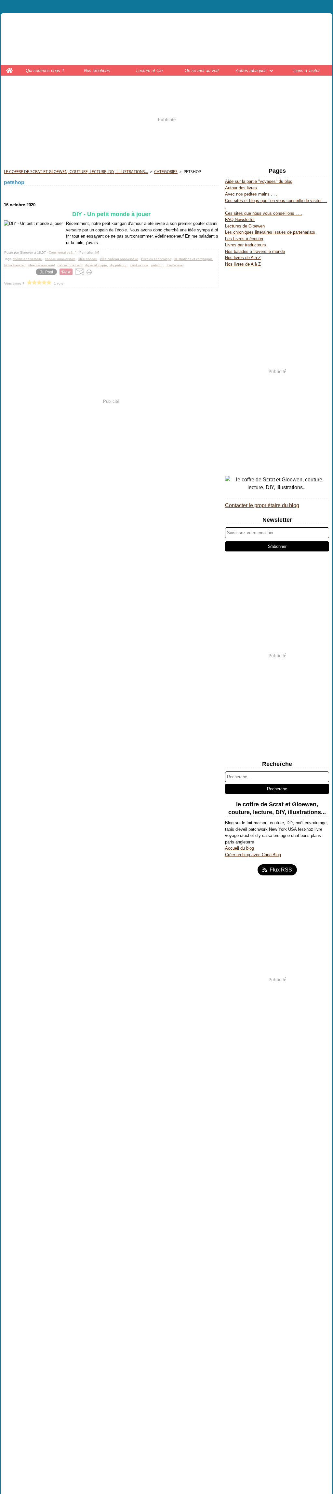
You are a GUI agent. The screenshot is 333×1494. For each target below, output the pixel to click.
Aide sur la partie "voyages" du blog (258, 181)
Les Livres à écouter (244, 238)
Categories (166, 171)
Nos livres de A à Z (243, 257)
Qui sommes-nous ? (45, 70)
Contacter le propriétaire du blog (262, 505)
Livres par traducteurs (245, 244)
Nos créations (97, 70)
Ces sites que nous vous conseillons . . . (263, 213)
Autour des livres (241, 187)
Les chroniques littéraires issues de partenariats (270, 232)
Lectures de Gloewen (245, 226)
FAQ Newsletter (240, 219)
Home (10, 68)
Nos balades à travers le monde (255, 251)
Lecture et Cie (149, 70)
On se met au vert (202, 70)
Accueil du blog (239, 848)
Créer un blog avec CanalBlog (253, 854)
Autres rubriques (251, 70)
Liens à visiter (306, 70)
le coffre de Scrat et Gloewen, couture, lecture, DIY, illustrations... (76, 171)
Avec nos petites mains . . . (251, 194)
